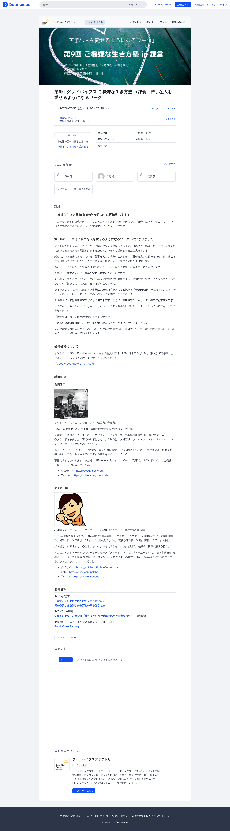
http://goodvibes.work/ (90, 470)
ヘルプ (89, 816)
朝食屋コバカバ (68, 117)
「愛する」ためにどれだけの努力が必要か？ (79, 601)
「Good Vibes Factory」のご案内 (74, 363)
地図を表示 (171, 119)
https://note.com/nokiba (83, 572)
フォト (163, 22)
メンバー (150, 22)
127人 (76, 765)
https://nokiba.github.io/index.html (97, 567)
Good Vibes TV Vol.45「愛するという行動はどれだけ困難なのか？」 (95, 615)
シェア (61, 637)
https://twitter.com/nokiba (89, 576)
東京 (84, 765)
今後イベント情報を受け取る (73, 146)
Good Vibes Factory (66, 626)
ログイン (211, 4)
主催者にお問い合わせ (72, 816)
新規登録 (199, 4)
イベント (134, 22)
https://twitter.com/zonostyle (90, 475)
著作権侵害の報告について (146, 816)
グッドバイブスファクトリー (67, 22)
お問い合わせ (179, 22)
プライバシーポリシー (118, 816)
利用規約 (99, 816)
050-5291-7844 (163, 4)
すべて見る (170, 164)
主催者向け (183, 4)
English (223, 4)
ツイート (73, 637)
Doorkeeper (122, 822)
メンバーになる (95, 22)
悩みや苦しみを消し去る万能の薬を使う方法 (79, 605)
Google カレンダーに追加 (164, 108)
